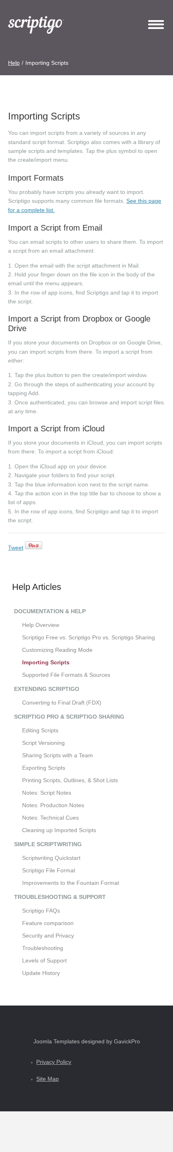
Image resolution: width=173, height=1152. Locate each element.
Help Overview (40, 625)
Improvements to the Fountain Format (70, 883)
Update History (41, 973)
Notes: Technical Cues (50, 817)
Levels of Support (44, 960)
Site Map (47, 1079)
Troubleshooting (42, 948)
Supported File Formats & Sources (66, 675)
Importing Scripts (46, 662)
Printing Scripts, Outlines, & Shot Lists (70, 780)
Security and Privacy (48, 935)
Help (14, 63)
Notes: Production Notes (53, 805)
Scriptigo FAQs (41, 910)
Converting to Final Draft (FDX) (61, 702)
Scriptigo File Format (48, 870)
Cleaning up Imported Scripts (59, 830)
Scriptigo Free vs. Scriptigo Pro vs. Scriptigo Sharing (88, 637)
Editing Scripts (40, 730)
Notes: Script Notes (46, 792)
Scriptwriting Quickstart (51, 858)
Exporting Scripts (43, 768)
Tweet (15, 547)
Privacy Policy (53, 1062)
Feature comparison (48, 923)
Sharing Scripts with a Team (57, 755)
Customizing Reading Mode (57, 650)
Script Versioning (43, 743)
